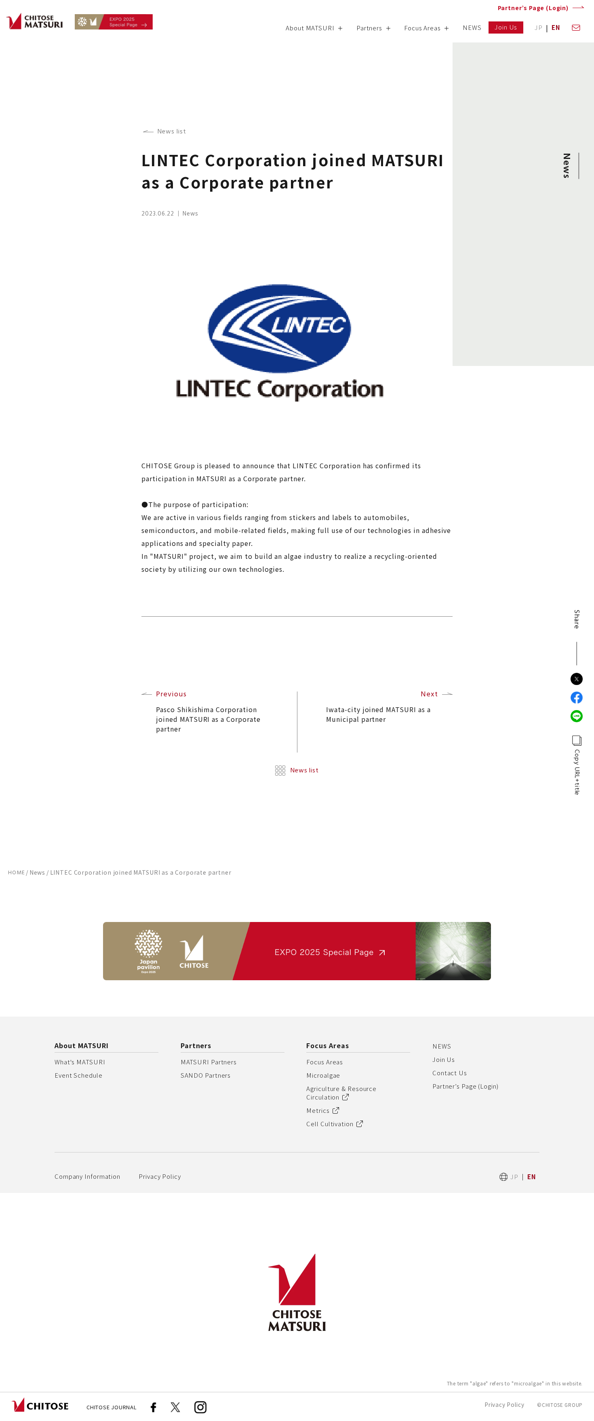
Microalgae (323, 1075)
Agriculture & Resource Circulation (341, 1092)
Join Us (443, 1059)
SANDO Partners (206, 1075)
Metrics (317, 1110)
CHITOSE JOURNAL (111, 1407)
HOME (16, 873)
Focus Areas (324, 1061)
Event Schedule (79, 1075)
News (37, 872)
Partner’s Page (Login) (533, 8)
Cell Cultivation (329, 1123)
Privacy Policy (160, 1176)
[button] (314, 30)
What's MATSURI (80, 1061)
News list (172, 132)
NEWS (441, 1046)
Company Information (87, 1176)
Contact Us (449, 1072)
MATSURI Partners (209, 1061)
